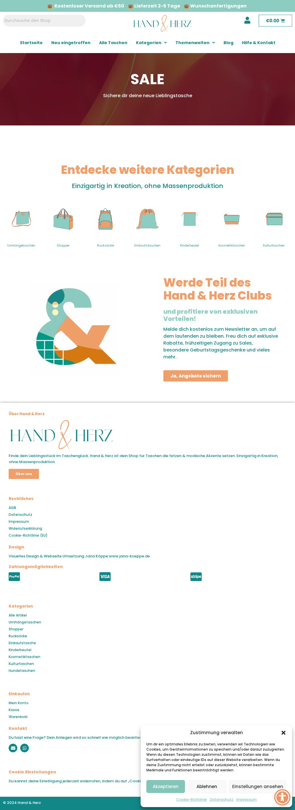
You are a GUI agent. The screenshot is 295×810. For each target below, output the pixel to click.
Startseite (31, 43)
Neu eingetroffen (70, 43)
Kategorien (148, 43)
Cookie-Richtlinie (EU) (28, 535)
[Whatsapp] (24, 748)
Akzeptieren (166, 786)
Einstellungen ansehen (257, 786)
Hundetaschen (22, 670)
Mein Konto (19, 702)
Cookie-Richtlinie (191, 799)
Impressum (246, 799)
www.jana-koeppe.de (129, 556)
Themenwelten (192, 43)
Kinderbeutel (189, 245)
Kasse (14, 709)
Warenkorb (18, 716)
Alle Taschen (113, 43)
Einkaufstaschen (147, 245)
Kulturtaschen (274, 245)
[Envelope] (13, 748)
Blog (228, 43)
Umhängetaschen (21, 245)
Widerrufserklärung (25, 528)
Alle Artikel (18, 615)
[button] (283, 733)
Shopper (63, 245)
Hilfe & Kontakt (258, 43)
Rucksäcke (105, 245)
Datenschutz (221, 799)
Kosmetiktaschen (231, 245)
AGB (12, 507)
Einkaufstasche (22, 642)
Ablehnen (206, 786)
